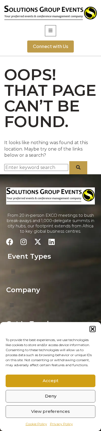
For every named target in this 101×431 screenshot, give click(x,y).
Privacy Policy (61, 424)
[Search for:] (36, 167)
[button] (92, 329)
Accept (50, 380)
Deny (50, 396)
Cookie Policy (36, 424)
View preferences (50, 411)
